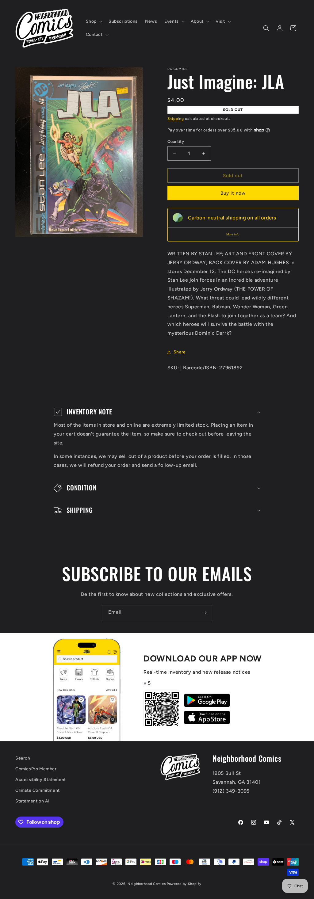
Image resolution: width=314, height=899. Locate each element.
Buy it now (233, 193)
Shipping (175, 118)
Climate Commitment (37, 790)
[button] (93, 21)
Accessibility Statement (40, 779)
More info (232, 234)
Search (22, 758)
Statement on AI (32, 801)
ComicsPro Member (36, 768)
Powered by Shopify (184, 884)
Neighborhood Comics (147, 884)
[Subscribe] (204, 613)
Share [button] (180, 352)
